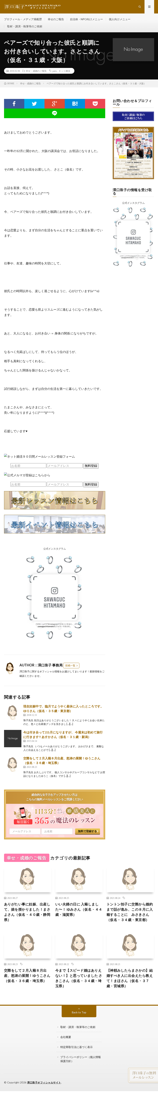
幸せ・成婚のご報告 (36, 71)
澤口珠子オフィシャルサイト (44, 1082)
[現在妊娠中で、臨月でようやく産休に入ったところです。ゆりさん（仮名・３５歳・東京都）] (12, 712)
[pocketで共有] (95, 104)
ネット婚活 (64, 71)
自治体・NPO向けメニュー (86, 19)
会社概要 (65, 1037)
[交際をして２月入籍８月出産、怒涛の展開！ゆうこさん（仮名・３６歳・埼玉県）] (12, 764)
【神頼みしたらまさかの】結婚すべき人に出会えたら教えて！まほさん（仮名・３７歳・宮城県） (130, 978)
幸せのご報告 (56, 19)
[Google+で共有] (55, 104)
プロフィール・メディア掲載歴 (23, 19)
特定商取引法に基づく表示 (76, 1047)
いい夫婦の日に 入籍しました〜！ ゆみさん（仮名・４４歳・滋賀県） (78, 909)
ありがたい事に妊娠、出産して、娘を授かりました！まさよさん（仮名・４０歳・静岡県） (27, 912)
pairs (54, 71)
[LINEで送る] (54, 113)
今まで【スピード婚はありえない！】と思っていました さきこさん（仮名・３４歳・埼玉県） (78, 978)
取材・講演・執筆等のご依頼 (24, 26)
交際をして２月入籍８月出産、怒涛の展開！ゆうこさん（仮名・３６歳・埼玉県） (27, 975)
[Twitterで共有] (34, 104)
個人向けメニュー (119, 19)
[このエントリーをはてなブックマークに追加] (75, 104)
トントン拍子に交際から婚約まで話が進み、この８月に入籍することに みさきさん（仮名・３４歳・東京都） (130, 912)
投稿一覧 (70, 665)
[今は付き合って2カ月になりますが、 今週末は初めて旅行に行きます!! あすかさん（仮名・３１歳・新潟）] (12, 738)
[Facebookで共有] (14, 104)
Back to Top (79, 1012)
